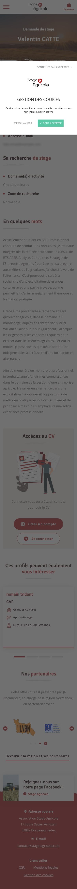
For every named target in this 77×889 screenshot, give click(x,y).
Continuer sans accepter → (54, 67)
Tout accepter (52, 123)
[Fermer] (38, 444)
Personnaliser (22, 123)
